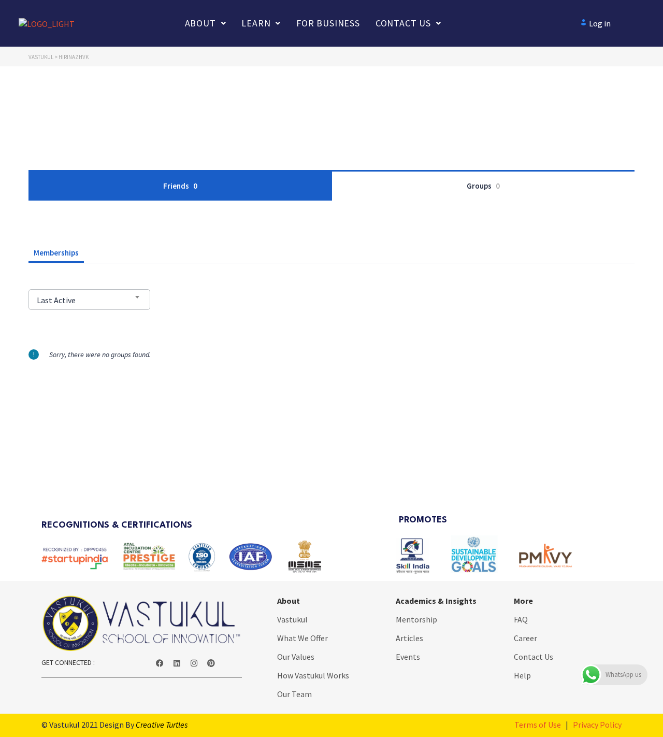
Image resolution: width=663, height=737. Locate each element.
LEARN (255, 23)
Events (408, 656)
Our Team (294, 694)
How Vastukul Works (313, 675)
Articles (409, 638)
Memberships (56, 253)
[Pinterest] (211, 663)
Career (525, 638)
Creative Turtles (162, 724)
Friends (180, 186)
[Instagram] (194, 663)
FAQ (521, 619)
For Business (328, 23)
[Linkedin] (177, 663)
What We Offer (302, 638)
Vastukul (292, 619)
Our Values (295, 656)
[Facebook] (160, 663)
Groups (483, 186)
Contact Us (403, 23)
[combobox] (89, 299)
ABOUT (200, 23)
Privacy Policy (597, 724)
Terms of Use (537, 724)
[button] (205, 23)
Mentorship (416, 619)
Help (522, 675)
